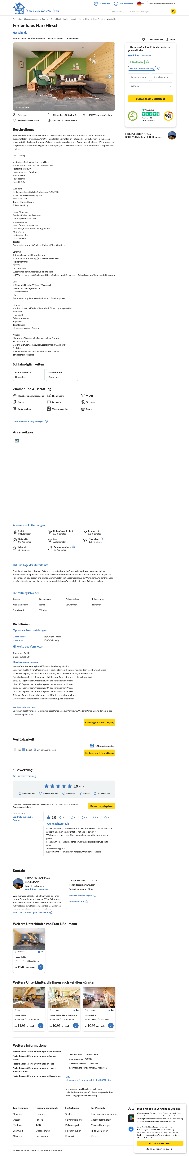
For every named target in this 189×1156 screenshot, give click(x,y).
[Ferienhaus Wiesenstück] (64, 997)
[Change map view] (17, 441)
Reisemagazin (72, 1125)
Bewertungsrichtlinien (22, 807)
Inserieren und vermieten (104, 1114)
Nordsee (17, 1114)
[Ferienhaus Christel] (29, 997)
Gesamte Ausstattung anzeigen (28, 421)
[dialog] (160, 1128)
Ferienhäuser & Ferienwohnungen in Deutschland (37, 1051)
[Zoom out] (112, 444)
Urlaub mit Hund (91, 1054)
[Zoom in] (112, 440)
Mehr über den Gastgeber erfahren (30, 912)
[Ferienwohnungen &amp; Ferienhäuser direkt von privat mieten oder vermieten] (36, 11)
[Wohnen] (64, 76)
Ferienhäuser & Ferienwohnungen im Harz (33, 1063)
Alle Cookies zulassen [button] (160, 1143)
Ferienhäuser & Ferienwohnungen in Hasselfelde (37, 1075)
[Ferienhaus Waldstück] (99, 997)
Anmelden (105, 3)
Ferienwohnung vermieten (161, 3)
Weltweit (18, 1130)
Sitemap (17, 1136)
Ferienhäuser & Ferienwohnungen (26, 19)
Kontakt (69, 1136)
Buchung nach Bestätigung (99, 722)
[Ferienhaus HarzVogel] (29, 939)
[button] (160, 1149)
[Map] (64, 478)
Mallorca (18, 1125)
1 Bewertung (42, 889)
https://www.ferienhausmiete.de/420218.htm (88, 1080)
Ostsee (16, 1119)
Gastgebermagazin (101, 1119)
